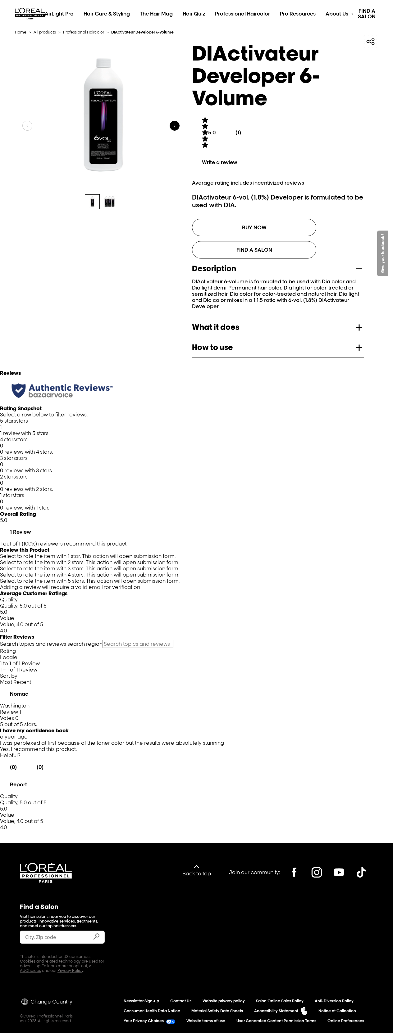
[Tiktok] (361, 872)
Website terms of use (205, 1020)
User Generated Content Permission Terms (276, 1020)
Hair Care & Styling (107, 14)
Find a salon (254, 250)
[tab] (92, 201)
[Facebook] (294, 872)
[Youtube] (339, 872)
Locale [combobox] (8, 657)
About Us (337, 14)
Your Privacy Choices (144, 1020)
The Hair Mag (156, 14)
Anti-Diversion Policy (334, 1001)
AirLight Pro (59, 14)
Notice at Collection (337, 1010)
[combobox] (196, 682)
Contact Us (180, 1001)
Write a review (219, 162)
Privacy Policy (70, 970)
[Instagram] (316, 872)
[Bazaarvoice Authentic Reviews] (62, 390)
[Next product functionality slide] (175, 126)
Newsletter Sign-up (141, 1001)
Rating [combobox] (8, 651)
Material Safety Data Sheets (217, 1010)
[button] (196, 427)
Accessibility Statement (276, 1010)
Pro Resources (298, 14)
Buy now (254, 227)
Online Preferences (345, 1020)
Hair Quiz (194, 14)
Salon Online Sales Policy (280, 1001)
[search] (351, 13)
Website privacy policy (224, 1001)
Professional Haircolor (242, 14)
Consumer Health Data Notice (152, 1010)
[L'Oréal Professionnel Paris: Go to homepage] (30, 20)
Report (18, 784)
